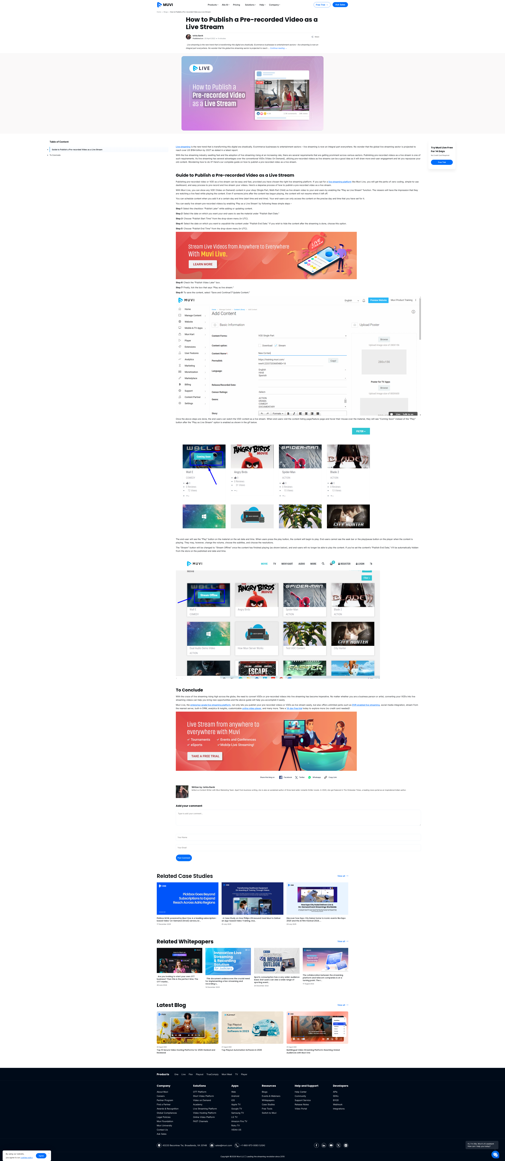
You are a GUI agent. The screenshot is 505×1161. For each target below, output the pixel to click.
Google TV (236, 1108)
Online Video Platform (204, 1117)
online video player (251, 708)
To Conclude (55, 155)
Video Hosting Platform (204, 1113)
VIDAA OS (236, 1129)
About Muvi (162, 1091)
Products (212, 4)
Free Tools (267, 1108)
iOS (233, 1100)
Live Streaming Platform (205, 1108)
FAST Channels (200, 1121)
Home (159, 12)
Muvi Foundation (165, 1121)
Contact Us (162, 1129)
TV (236, 1074)
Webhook (337, 1104)
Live (183, 1074)
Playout (199, 1074)
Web (233, 1091)
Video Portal (301, 1108)
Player (244, 1074)
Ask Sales (340, 4)
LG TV (234, 1117)
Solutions (249, 4)
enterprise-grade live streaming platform (210, 705)
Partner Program (165, 1100)
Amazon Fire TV (239, 1121)
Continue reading (278, 48)
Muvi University (164, 1125)
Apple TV (236, 1104)
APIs (335, 1091)
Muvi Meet (227, 1074)
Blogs (166, 12)
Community (300, 1096)
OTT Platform (199, 1091)
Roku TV (235, 1125)
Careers (161, 1096)
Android (235, 1096)
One (176, 1074)
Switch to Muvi (269, 1113)
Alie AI (225, 4)
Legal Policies (163, 1117)
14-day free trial (294, 708)
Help (261, 4)
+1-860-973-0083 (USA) (252, 1145)
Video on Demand (202, 1100)
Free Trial (320, 4)
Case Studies (268, 1104)
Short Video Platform (203, 1096)
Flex (191, 1074)
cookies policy (27, 1157)
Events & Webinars (271, 1096)
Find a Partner (164, 1104)
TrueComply (212, 1074)
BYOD (336, 1100)
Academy (197, 1104)
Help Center (301, 1091)
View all (341, 876)
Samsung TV (237, 1113)
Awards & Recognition (167, 1108)
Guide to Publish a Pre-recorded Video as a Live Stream (77, 149)
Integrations (339, 1108)
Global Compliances (167, 1113)
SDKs (335, 1096)
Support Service (303, 1100)
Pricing (236, 4)
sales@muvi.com (223, 1145)
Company (274, 4)
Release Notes (302, 1104)
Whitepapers (268, 1100)
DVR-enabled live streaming (366, 705)
